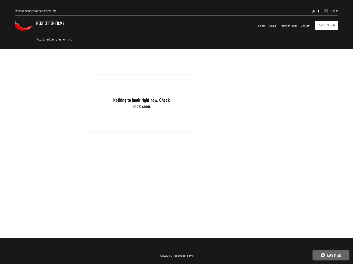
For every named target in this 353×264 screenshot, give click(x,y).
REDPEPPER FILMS (50, 23)
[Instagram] (313, 11)
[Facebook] (318, 11)
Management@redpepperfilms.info (35, 10)
